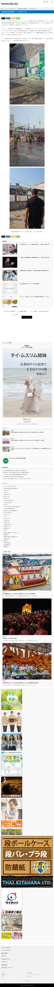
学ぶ (4, 516)
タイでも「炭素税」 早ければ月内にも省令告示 (39, 311)
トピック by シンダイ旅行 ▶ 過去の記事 (17, 458)
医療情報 (5, 534)
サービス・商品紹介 (6, 512)
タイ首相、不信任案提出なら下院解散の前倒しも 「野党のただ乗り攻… (35, 257)
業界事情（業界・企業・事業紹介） (10, 536)
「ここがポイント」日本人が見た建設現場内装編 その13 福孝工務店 (15, 474)
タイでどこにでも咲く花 (8, 500)
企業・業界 (5, 528)
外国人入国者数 (6, 542)
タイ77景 (5, 498)
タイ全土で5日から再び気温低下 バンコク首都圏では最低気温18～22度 (15, 312)
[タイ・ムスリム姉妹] (27, 417)
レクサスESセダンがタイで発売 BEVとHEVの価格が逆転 (13, 476)
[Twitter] (26, 981)
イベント (5, 490)
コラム (4, 504)
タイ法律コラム (6, 526)
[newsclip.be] (9, 3)
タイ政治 (12, 14)
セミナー (5, 492)
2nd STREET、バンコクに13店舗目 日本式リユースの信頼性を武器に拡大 (16, 472)
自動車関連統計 (6, 544)
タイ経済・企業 (6, 524)
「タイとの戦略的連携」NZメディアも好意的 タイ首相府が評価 (14, 470)
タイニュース (8, 14)
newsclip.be (26, 985)
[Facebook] (28, 981)
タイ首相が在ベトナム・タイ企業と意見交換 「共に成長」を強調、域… (35, 244)
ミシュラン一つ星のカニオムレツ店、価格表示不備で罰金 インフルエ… (35, 296)
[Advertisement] (27, 330)
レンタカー (6, 514)
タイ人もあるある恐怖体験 (8, 508)
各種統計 (4, 540)
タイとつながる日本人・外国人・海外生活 (11, 506)
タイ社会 (15, 14)
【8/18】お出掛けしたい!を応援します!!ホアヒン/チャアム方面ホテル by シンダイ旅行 (27, 432)
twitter (45, 1)
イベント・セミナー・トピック (8, 486)
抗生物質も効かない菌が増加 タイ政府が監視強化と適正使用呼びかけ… (35, 270)
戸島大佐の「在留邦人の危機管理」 (10, 510)
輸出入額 (5, 546)
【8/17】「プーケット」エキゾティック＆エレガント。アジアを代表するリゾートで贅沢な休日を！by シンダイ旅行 (31, 449)
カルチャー (5, 496)
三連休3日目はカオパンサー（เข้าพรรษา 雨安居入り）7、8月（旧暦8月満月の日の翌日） (21, 682)
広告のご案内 (3, 955)
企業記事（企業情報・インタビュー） (10, 532)
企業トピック (6, 494)
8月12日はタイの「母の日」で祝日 (10, 638)
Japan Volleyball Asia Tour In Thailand (10, 488)
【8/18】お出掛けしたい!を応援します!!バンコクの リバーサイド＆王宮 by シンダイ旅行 (27, 440)
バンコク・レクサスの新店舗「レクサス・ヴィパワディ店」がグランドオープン (17, 478)
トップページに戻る (26, 317)
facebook (47, 1)
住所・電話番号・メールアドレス (7, 967)
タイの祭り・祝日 (7, 502)
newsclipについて (4, 961)
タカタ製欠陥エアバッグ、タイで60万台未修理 (29, 283)
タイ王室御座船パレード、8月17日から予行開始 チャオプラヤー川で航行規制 (19, 593)
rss (44, 1)
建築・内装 (6, 538)
